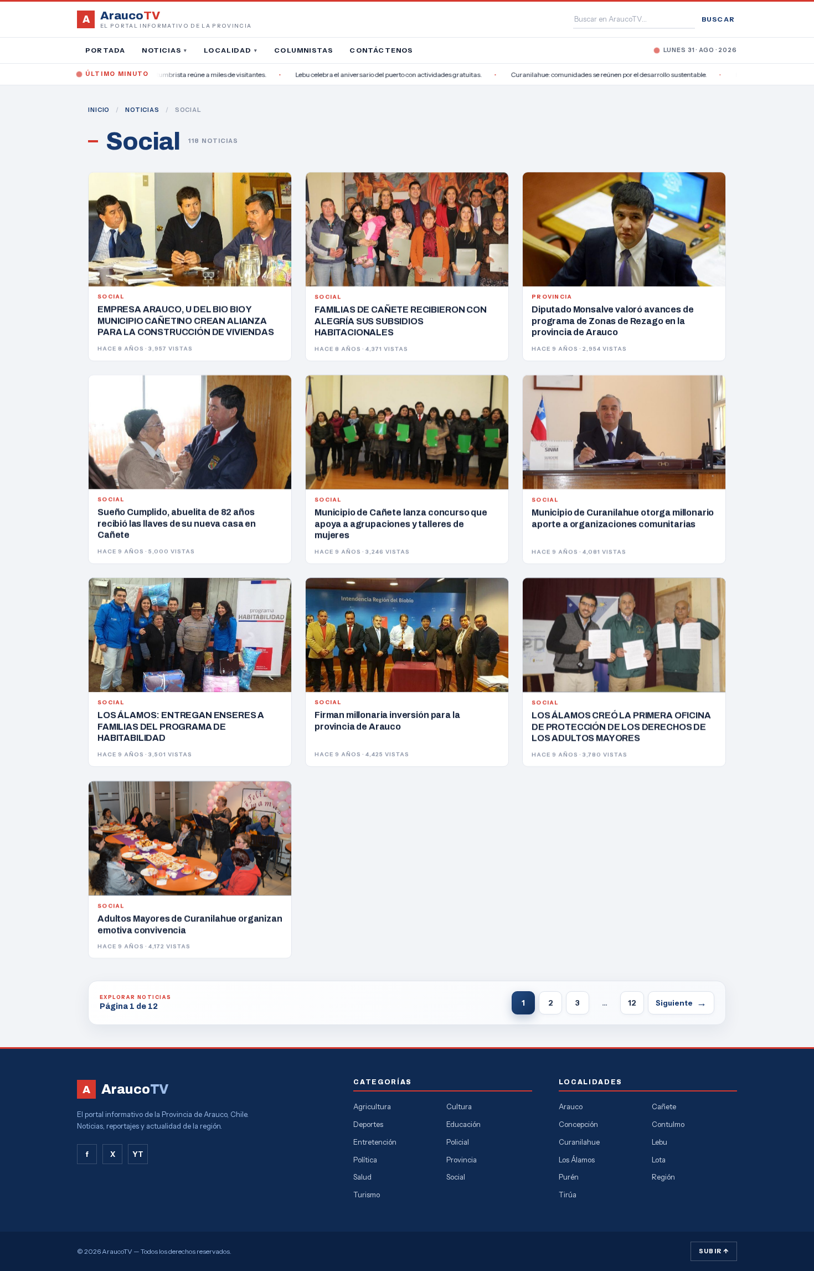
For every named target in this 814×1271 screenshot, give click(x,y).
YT (137, 1154)
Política (365, 1159)
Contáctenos (381, 50)
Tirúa (567, 1194)
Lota (659, 1159)
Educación (463, 1124)
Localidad (230, 50)
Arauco (571, 1106)
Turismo (366, 1194)
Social (455, 1176)
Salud (362, 1176)
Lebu (659, 1141)
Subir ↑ (714, 1251)
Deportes (368, 1124)
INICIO (99, 110)
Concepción (578, 1124)
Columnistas (303, 50)
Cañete (664, 1106)
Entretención (374, 1141)
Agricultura (372, 1106)
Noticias (164, 50)
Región (663, 1176)
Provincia (461, 1159)
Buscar (718, 19)
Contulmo (668, 1124)
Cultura (459, 1106)
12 (632, 1002)
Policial (457, 1141)
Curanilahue (579, 1141)
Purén (569, 1176)
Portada (105, 50)
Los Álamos (577, 1159)
